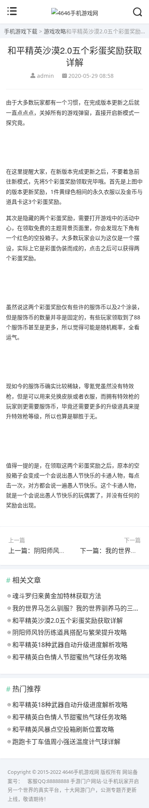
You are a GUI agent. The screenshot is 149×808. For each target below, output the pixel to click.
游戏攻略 (55, 31)
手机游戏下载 (20, 31)
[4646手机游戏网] (74, 13)
